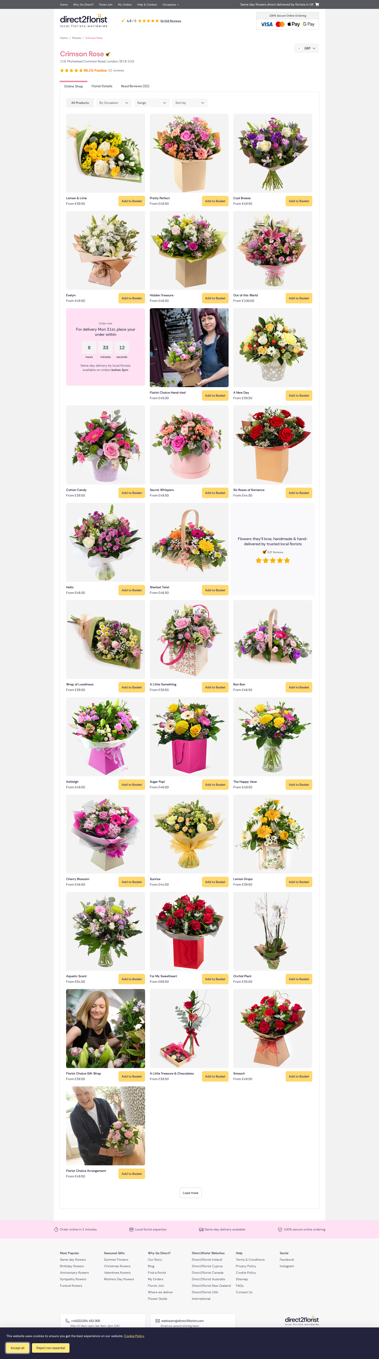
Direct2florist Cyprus (207, 1266)
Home (64, 4)
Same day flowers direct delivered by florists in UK (277, 4)
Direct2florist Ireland (207, 1260)
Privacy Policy (246, 1266)
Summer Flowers (116, 1260)
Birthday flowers (72, 1266)
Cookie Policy (246, 1273)
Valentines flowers (117, 1273)
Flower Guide (157, 1299)
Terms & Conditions (250, 1260)
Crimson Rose (94, 38)
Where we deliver (160, 1292)
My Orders (125, 4)
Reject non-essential (50, 1348)
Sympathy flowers (73, 1279)
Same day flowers (73, 1260)
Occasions (169, 4)
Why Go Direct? (83, 4)
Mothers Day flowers (119, 1279)
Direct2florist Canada (207, 1273)
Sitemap (242, 1279)
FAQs (240, 1286)
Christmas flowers (117, 1266)
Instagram (287, 1266)
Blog (151, 1266)
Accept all (17, 1348)
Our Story (155, 1260)
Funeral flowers (71, 1286)
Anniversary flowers (74, 1273)
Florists (76, 38)
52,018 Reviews (170, 21)
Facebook (287, 1260)
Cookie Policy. (134, 1336)
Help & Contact (147, 4)
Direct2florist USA (205, 1292)
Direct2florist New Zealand (211, 1286)
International (201, 1299)
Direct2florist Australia (208, 1279)
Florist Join (106, 4)
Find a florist (157, 1273)
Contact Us (244, 1292)
